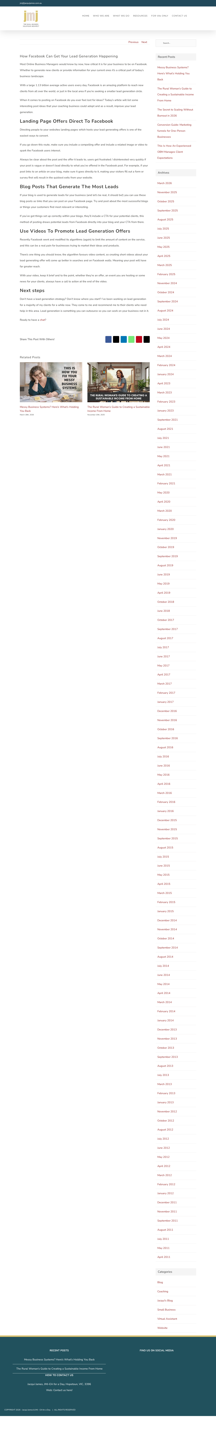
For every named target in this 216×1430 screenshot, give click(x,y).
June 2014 (163, 975)
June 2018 (163, 611)
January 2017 (165, 702)
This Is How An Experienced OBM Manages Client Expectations (174, 152)
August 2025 (165, 219)
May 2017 (163, 665)
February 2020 (166, 520)
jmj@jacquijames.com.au (31, 3)
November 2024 (167, 283)
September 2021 (167, 419)
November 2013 (167, 1038)
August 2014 (165, 956)
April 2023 (163, 383)
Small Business (166, 1309)
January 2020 (165, 529)
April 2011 (163, 1257)
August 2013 (165, 1066)
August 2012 (165, 1129)
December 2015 (167, 820)
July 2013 (163, 1075)
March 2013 (164, 1084)
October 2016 (165, 729)
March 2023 (164, 392)
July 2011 (163, 1239)
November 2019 (167, 538)
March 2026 (164, 183)
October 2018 (165, 602)
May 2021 (163, 456)
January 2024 (165, 374)
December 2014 (167, 920)
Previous (133, 42)
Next (144, 42)
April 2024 (163, 347)
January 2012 (165, 1193)
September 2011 (167, 1220)
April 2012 (163, 1166)
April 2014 (163, 993)
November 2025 (167, 192)
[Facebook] (150, 1359)
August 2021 (165, 429)
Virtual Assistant (167, 1319)
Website (162, 1328)
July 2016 (163, 756)
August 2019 (165, 565)
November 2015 (167, 829)
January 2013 (165, 1102)
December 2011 (167, 1202)
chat (42, 320)
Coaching (162, 1291)
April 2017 (163, 674)
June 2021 (163, 447)
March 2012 (164, 1175)
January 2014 (165, 1020)
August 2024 (165, 310)
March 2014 (164, 1002)
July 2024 (163, 319)
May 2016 (163, 774)
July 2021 (163, 438)
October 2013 (165, 1048)
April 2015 (163, 884)
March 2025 (164, 265)
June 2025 (163, 238)
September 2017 (167, 629)
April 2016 (163, 784)
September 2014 (167, 947)
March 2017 (164, 683)
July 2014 (163, 966)
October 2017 (165, 620)
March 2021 (164, 474)
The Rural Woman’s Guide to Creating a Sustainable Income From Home (175, 94)
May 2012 (163, 1157)
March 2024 (164, 356)
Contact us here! (62, 1390)
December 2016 (167, 711)
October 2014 (165, 938)
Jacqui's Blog (165, 1300)
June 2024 (163, 329)
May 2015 (163, 875)
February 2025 (166, 274)
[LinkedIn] (159, 1359)
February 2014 (166, 1011)
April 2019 (163, 593)
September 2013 (167, 1057)
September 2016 (167, 738)
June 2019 (163, 574)
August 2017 (165, 638)
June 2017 (163, 656)
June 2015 (163, 865)
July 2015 (163, 856)
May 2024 (163, 338)
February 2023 (166, 401)
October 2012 (165, 1120)
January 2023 (165, 410)
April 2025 (163, 256)
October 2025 (165, 201)
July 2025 (163, 228)
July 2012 (163, 1138)
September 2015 (167, 838)
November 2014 (167, 929)
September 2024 (167, 301)
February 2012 (166, 1184)
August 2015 (165, 847)
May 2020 (163, 492)
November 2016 (167, 720)
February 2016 (166, 802)
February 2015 (166, 902)
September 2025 (167, 210)
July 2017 (163, 647)
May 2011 (163, 1248)
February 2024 (166, 365)
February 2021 (166, 483)
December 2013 (167, 1029)
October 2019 (165, 547)
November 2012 (167, 1111)
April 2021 (163, 465)
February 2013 (166, 1093)
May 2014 (163, 984)
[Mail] (163, 1359)
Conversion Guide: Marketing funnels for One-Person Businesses (174, 131)
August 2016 (165, 747)
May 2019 (163, 583)
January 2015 (165, 911)
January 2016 (165, 811)
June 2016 (163, 765)
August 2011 (165, 1230)
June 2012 (163, 1148)
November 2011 (167, 1211)
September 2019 (167, 556)
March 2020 (164, 511)
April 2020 (163, 501)
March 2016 (164, 793)
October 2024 (165, 292)
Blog (160, 1282)
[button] (191, 16)
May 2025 (163, 247)
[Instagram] (155, 1359)
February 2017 (166, 693)
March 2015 (164, 893)
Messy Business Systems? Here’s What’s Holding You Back (173, 73)
